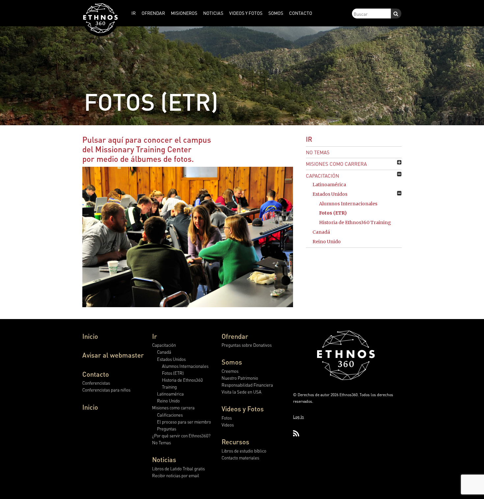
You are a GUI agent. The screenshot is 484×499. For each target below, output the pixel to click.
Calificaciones (170, 415)
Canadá (321, 232)
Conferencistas (96, 383)
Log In (298, 416)
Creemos (230, 371)
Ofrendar (235, 336)
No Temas (318, 152)
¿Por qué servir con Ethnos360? (181, 435)
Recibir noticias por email (175, 475)
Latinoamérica (329, 185)
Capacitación (322, 175)
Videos (228, 424)
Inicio (90, 336)
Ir (309, 139)
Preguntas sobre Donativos (247, 345)
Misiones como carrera (336, 164)
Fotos (227, 418)
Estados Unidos (329, 194)
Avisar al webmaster (113, 355)
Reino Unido (326, 242)
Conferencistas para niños (106, 390)
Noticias (164, 459)
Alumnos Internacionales (348, 204)
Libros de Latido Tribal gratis (178, 468)
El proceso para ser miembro (184, 422)
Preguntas (166, 428)
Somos (232, 362)
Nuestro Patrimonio (240, 378)
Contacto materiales (240, 457)
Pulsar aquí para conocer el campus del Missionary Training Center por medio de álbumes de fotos (146, 149)
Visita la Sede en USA (241, 392)
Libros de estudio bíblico (244, 451)
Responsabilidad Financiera (247, 385)
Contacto (95, 374)
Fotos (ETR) (333, 213)
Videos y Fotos (243, 408)
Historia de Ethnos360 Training (355, 222)
